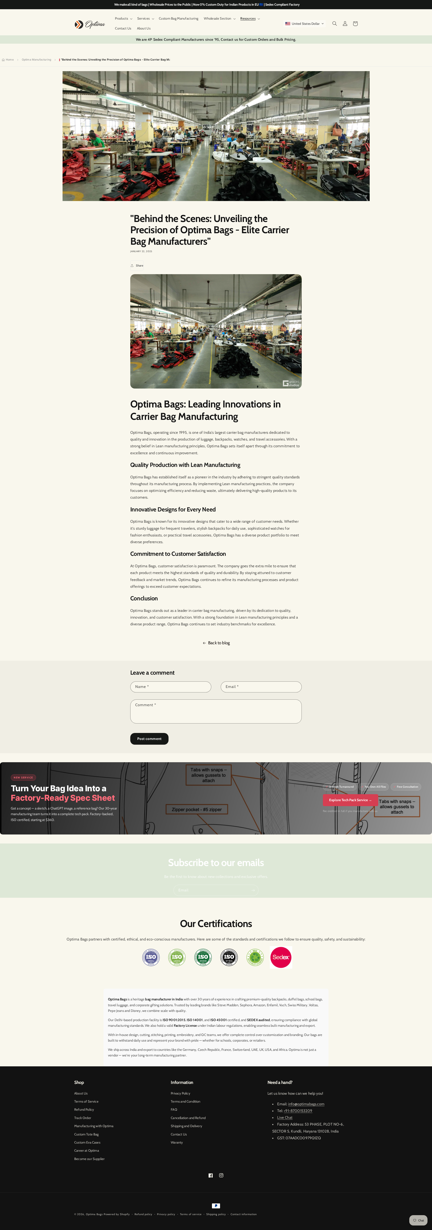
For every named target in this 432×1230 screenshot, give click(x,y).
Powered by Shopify (117, 1214)
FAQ (174, 1110)
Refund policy (143, 1214)
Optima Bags (94, 1214)
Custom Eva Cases (87, 1142)
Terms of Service (86, 1101)
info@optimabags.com (306, 1104)
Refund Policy (84, 1110)
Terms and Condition (185, 1101)
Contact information (244, 1214)
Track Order (82, 1118)
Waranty (177, 1142)
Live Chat (284, 1117)
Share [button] (139, 265)
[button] (123, 19)
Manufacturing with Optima (93, 1126)
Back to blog (219, 642)
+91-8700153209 (298, 1110)
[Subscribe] (253, 890)
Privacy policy (166, 1214)
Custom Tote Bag (86, 1134)
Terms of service (191, 1214)
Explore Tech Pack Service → (350, 800)
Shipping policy (216, 1214)
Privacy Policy (180, 1093)
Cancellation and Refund (188, 1118)
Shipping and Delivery (186, 1126)
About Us (81, 1093)
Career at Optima (86, 1151)
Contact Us (179, 1134)
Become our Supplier (89, 1159)
